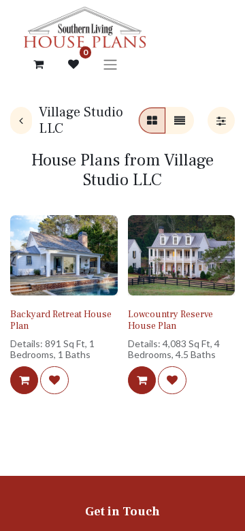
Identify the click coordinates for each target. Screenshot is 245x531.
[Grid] (152, 120)
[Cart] (38, 64)
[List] (179, 120)
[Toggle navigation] (110, 64)
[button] (24, 379)
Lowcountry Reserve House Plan (170, 320)
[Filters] (221, 120)
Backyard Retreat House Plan (61, 320)
